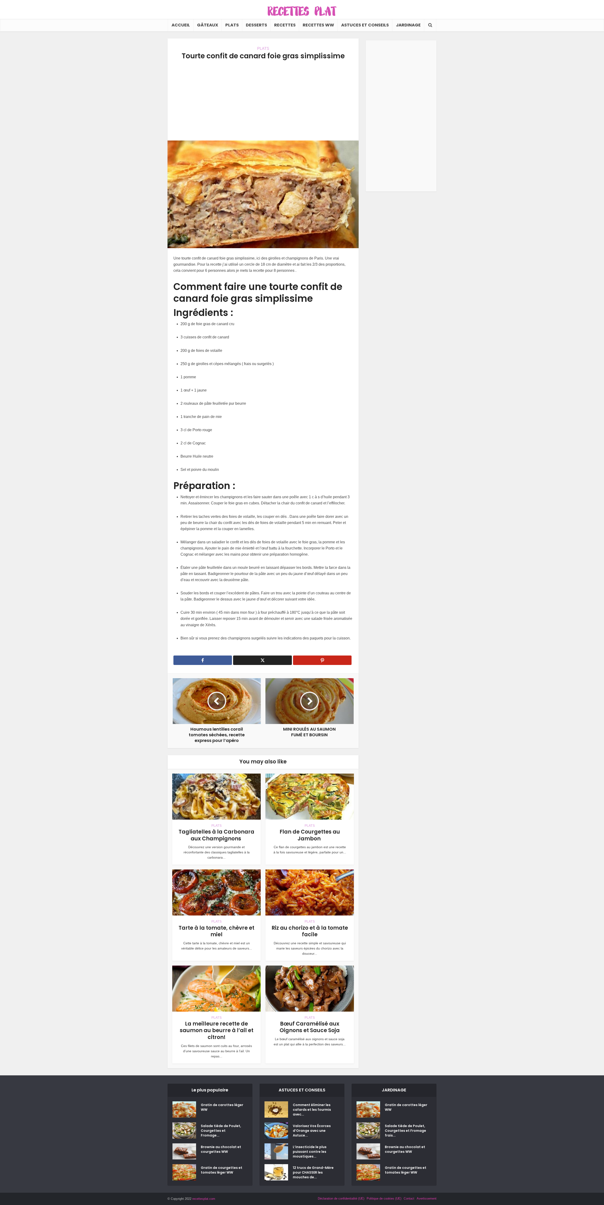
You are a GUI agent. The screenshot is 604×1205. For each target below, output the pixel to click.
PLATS (232, 25)
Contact (409, 1198)
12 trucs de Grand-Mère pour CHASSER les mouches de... (313, 1172)
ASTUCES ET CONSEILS (365, 25)
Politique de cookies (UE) (384, 1198)
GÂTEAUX (207, 25)
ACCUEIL (181, 25)
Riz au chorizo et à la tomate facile (310, 931)
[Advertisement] (263, 100)
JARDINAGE (408, 25)
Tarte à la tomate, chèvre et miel (216, 931)
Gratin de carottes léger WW (222, 1107)
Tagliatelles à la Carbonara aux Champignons (216, 835)
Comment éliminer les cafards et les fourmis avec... (312, 1110)
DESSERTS (256, 25)
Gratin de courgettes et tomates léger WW (221, 1170)
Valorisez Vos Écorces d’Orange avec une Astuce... (312, 1131)
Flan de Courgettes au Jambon (310, 835)
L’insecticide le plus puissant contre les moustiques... (310, 1152)
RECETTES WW (318, 25)
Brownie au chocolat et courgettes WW (221, 1149)
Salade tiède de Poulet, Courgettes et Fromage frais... (405, 1131)
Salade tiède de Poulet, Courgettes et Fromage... (221, 1131)
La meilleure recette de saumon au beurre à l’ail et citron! (216, 1030)
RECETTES (285, 25)
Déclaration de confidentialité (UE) (341, 1198)
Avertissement (426, 1198)
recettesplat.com (203, 1199)
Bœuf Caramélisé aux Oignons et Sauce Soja (310, 1027)
